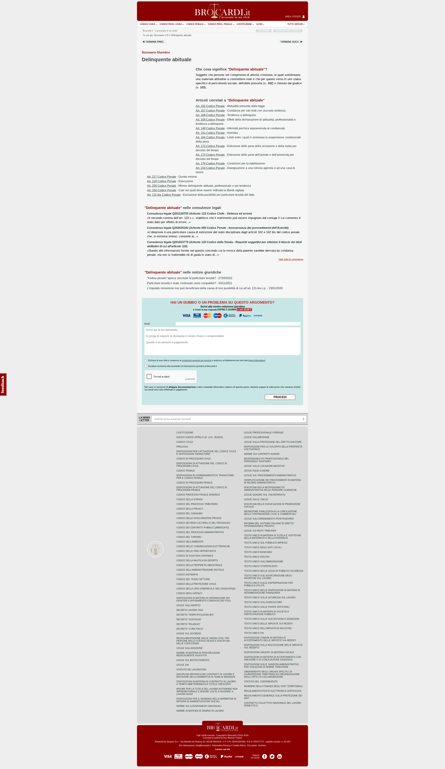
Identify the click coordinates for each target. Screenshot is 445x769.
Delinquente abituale (181, 35)
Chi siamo (252, 745)
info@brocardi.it (203, 745)
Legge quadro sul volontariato (264, 494)
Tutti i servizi (295, 24)
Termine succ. (290, 41)
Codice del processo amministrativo (200, 532)
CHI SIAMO (264, 30)
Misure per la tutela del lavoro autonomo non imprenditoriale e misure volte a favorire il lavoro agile (206, 691)
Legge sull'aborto (188, 605)
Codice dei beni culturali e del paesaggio (203, 523)
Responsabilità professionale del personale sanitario (266, 460)
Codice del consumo (189, 513)
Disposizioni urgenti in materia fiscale (269, 652)
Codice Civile (147, 24)
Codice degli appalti (189, 593)
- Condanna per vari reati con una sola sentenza (241, 110)
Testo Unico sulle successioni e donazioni (271, 619)
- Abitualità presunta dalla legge (230, 106)
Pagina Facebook (264, 755)
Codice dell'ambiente (190, 541)
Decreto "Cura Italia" (190, 629)
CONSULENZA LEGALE (288, 30)
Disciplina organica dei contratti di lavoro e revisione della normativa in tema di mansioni (205, 675)
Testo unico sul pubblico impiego (265, 542)
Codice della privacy (189, 509)
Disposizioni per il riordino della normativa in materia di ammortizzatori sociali (206, 700)
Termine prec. (154, 41)
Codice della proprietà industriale (199, 565)
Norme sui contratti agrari (262, 454)
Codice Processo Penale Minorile (198, 494)
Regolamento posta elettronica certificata (272, 691)
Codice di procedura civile (193, 458)
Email (147, 324)
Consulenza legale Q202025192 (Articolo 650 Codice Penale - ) (218, 227)
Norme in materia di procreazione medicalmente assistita (198, 654)
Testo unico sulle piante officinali (267, 607)
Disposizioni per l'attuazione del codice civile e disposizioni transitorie (206, 452)
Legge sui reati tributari (260, 530)
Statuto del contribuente (261, 681)
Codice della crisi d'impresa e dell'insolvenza (206, 588)
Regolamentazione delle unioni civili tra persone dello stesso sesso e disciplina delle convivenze (203, 641)
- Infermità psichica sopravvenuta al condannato (240, 128)
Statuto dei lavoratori (191, 669)
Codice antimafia (187, 574)
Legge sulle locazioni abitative (264, 466)
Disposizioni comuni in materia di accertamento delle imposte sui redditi (270, 639)
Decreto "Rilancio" (188, 624)
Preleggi (182, 446)
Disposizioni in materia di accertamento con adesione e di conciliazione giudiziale (272, 658)
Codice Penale (195, 24)
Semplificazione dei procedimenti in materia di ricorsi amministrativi (272, 481)
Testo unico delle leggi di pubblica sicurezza (273, 571)
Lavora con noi (222, 749)
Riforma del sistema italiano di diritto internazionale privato (269, 524)
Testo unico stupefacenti (260, 566)
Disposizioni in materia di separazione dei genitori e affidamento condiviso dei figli (203, 599)
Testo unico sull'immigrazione (263, 561)
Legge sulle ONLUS (256, 499)
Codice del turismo (188, 537)
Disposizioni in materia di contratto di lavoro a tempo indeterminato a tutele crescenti (206, 682)
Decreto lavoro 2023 (189, 610)
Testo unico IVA (254, 633)
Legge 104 (182, 665)
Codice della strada (189, 499)
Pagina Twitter (272, 755)
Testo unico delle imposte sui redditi (268, 623)
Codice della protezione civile (196, 584)
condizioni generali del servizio (196, 360)
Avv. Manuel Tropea (232, 738)
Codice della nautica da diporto (197, 560)
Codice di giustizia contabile (194, 555)
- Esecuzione (170, 181)
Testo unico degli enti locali (263, 547)
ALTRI (259, 24)
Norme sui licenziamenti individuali (198, 706)
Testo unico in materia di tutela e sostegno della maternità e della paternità (272, 536)
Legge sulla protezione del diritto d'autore (273, 442)
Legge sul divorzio (188, 633)
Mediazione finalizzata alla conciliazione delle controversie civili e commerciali (270, 512)
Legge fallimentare (256, 437)
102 (270, 83)
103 (202, 87)
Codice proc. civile (171, 24)
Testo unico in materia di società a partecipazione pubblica (266, 613)
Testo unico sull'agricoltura (263, 602)
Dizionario (159, 35)
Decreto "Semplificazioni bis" (195, 614)
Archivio (262, 745)
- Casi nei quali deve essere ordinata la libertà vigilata (195, 190)
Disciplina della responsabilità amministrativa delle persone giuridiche (270, 488)
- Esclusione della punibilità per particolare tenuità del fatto (200, 194)
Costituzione (244, 24)
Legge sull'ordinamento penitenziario (269, 518)
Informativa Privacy (221, 745)
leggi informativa (257, 360)
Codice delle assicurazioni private (198, 518)
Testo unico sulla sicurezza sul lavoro (270, 597)
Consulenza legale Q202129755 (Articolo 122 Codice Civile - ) (199, 213)
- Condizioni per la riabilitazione (230, 163)
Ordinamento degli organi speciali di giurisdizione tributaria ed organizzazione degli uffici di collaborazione (272, 674)
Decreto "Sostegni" (189, 619)
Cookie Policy (238, 745)
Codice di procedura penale (194, 482)
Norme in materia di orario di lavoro (200, 710)
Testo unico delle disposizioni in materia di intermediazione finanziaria (272, 591)
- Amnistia (217, 132)
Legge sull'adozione (189, 648)
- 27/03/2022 (189, 278)
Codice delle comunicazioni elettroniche (203, 546)
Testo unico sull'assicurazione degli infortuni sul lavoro (268, 577)
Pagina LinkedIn (279, 755)
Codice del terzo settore (193, 579)
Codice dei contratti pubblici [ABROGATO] (202, 527)
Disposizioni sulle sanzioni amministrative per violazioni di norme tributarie (271, 665)
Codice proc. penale (220, 24)
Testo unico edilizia (257, 557)
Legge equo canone (256, 470)
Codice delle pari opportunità (196, 551)
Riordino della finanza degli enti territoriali (273, 686)
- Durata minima (172, 176)
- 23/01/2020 (215, 288)
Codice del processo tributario (197, 504)
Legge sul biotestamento (192, 660)
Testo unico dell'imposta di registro (268, 628)
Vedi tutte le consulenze (291, 259)
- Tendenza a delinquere (226, 115)
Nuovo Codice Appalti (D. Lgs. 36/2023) (199, 437)
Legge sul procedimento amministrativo (270, 475)
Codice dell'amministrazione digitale (200, 570)
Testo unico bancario (258, 552)
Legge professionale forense (264, 432)
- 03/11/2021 (189, 283)
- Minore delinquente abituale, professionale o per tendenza (199, 185)
